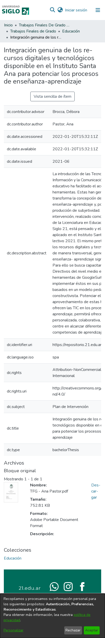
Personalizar (13, 630)
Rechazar (73, 630)
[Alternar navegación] (98, 10)
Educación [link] (71, 31)
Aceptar (91, 630)
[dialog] (52, 616)
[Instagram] (68, 586)
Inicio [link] (8, 25)
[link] (12, 558)
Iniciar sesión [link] (76, 10)
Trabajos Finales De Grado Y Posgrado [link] (44, 25)
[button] (52, 10)
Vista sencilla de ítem (52, 96)
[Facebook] (82, 586)
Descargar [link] (95, 491)
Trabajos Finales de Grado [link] (33, 31)
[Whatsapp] (54, 586)
